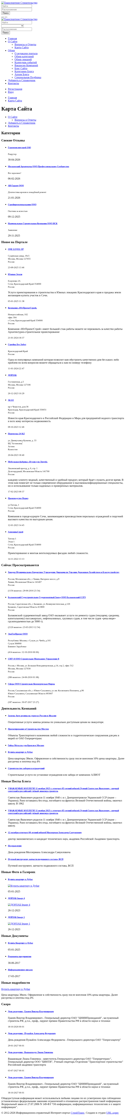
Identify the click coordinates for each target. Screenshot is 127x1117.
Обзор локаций (23, 59)
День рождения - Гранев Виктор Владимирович (31, 1011)
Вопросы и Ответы (25, 44)
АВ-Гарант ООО (16, 185)
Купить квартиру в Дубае (20, 752)
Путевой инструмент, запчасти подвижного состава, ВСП (35, 859)
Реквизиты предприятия (19, 956)
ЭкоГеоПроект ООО (18, 634)
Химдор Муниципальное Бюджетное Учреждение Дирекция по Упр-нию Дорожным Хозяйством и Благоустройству (63, 572)
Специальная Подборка (28, 77)
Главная (12, 38)
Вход (11, 92)
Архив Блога (22, 74)
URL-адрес (112, 1112)
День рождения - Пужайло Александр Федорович (32, 1033)
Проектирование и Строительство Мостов (28, 729)
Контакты (13, 83)
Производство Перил (18, 498)
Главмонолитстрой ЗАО (19, 147)
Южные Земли (15, 274)
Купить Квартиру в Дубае (20, 943)
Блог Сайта (21, 68)
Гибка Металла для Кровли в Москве (26, 745)
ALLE (11, 400)
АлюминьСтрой (15, 532)
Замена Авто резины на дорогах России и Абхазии (32, 715)
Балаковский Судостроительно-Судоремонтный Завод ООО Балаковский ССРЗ (47, 597)
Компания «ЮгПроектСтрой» (22, 308)
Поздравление (15, 845)
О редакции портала (26, 53)
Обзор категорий (24, 56)
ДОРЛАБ (12, 375)
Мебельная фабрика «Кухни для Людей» (28, 461)
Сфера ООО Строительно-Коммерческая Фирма (31, 684)
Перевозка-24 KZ (16, 433)
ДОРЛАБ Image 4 (16, 898)
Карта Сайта (22, 47)
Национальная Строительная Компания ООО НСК (32, 223)
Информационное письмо (20, 969)
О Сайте (12, 41)
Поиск (6, 13)
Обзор (11, 50)
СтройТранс (78, 1112)
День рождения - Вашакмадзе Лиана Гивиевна (30, 1052)
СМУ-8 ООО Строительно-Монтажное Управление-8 (33, 659)
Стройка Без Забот (17, 344)
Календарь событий (26, 62)
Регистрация (15, 89)
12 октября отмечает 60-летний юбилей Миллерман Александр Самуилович (45, 832)
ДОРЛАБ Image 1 (16, 917)
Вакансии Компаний (26, 65)
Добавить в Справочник (21, 80)
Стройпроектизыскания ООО (22, 204)
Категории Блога (24, 71)
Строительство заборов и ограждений (26, 768)
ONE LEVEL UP (16, 249)
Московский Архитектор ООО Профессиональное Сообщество (38, 166)
